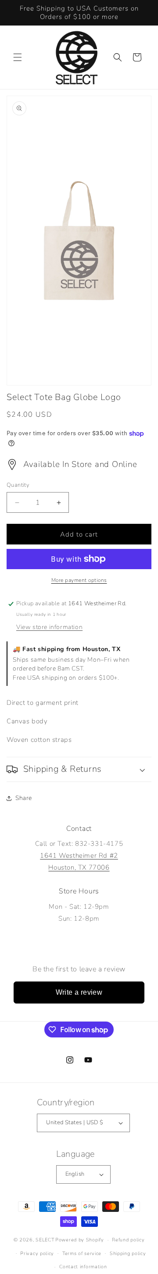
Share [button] (23, 798)
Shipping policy (128, 1253)
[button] (17, 57)
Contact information (83, 1266)
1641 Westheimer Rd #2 (79, 855)
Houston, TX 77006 (78, 867)
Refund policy (128, 1240)
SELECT (45, 1240)
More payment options (79, 580)
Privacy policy (37, 1253)
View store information (49, 627)
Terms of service (81, 1253)
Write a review (79, 992)
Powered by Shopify (79, 1240)
